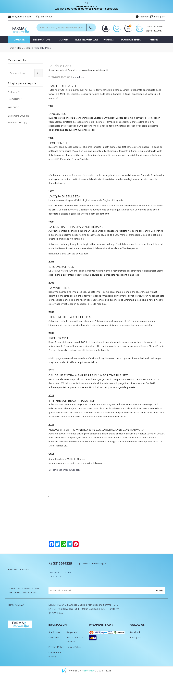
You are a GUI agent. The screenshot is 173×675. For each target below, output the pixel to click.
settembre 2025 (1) (18, 116)
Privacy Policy (56, 646)
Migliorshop (88, 670)
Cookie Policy (74, 646)
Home (11, 47)
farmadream (78, 77)
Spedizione (54, 632)
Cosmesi (64, 39)
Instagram (159, 16)
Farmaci (109, 39)
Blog (18, 47)
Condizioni (53, 637)
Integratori (41, 39)
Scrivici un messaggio (94, 563)
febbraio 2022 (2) (17, 122)
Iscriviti (159, 590)
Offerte (19, 39)
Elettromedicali (86, 39)
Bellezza (28, 47)
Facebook (144, 16)
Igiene (154, 39)
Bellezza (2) (14, 92)
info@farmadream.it (22, 16)
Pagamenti (72, 632)
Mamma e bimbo (131, 39)
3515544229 (46, 16)
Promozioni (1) (15, 98)
